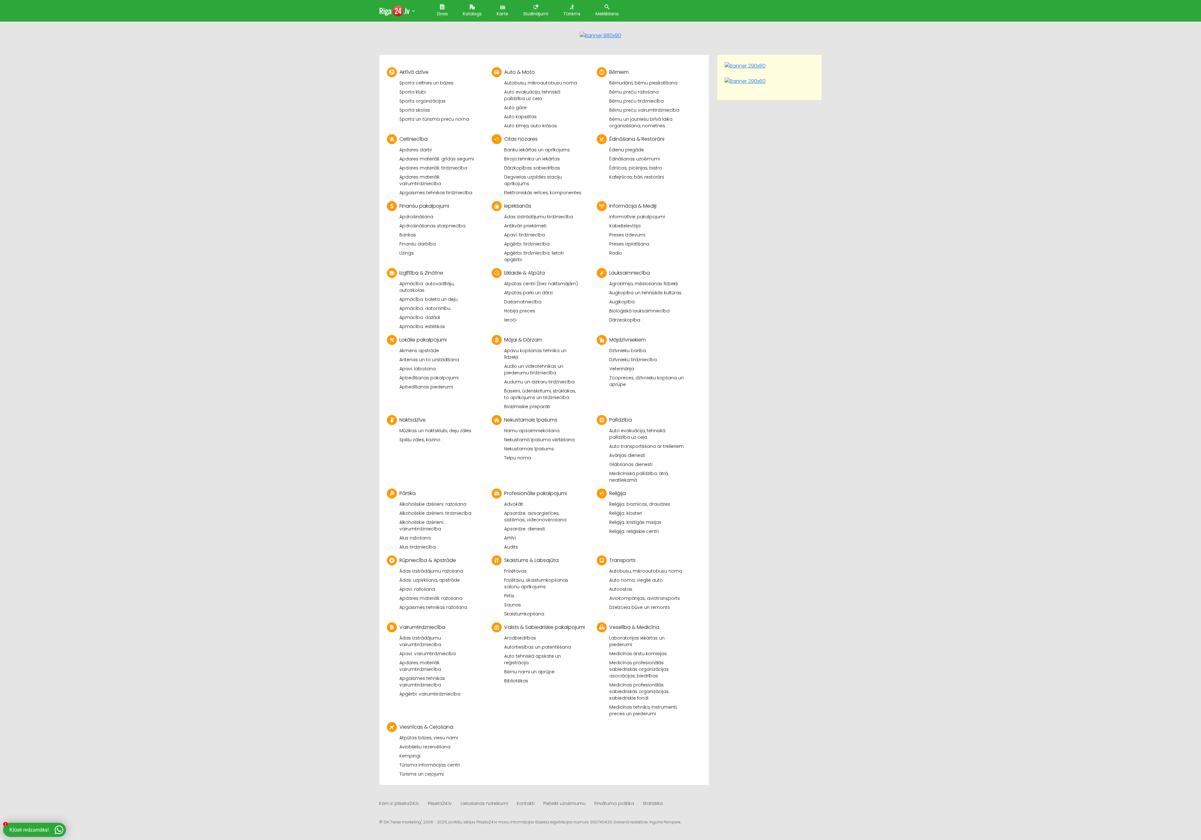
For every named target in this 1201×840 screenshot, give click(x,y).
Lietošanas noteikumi (484, 803)
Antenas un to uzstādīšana (429, 360)
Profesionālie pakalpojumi (535, 493)
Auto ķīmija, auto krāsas (530, 126)
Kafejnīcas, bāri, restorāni (636, 177)
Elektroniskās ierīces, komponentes (542, 193)
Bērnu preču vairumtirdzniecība (644, 110)
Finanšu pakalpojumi (424, 206)
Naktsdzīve (412, 419)
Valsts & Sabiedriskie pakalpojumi (544, 627)
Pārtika (407, 493)
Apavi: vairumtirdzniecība (427, 653)
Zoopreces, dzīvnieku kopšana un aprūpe (646, 381)
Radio (615, 253)
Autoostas (620, 589)
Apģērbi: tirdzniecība (527, 244)
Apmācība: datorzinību (424, 308)
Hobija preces (519, 311)
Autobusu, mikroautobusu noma (540, 83)
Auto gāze (515, 107)
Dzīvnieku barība (627, 350)
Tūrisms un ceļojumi (421, 774)
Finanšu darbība (417, 244)
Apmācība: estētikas (422, 326)
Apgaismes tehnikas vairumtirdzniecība (422, 681)
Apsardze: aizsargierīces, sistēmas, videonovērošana (535, 516)
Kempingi (409, 756)
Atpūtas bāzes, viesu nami (428, 738)
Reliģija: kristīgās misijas (635, 522)
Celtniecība (413, 139)
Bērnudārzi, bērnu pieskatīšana (643, 83)
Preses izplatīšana (629, 244)
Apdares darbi (415, 150)
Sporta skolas (414, 110)
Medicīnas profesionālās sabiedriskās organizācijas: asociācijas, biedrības (639, 669)
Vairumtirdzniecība (422, 627)
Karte (502, 14)
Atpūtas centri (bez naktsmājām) (541, 284)
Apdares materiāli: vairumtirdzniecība (420, 180)
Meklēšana (607, 14)
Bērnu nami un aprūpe (529, 672)
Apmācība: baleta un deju (428, 299)
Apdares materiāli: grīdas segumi (436, 159)
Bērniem (619, 72)
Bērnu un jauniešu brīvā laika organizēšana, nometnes (640, 122)
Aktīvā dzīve (413, 72)
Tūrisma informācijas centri (429, 765)
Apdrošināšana (416, 217)
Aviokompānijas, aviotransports (644, 598)
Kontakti (526, 803)
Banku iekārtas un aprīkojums (537, 150)
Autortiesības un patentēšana (537, 647)
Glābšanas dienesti (630, 464)
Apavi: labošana (417, 369)
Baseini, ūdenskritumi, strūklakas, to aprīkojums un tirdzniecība (540, 394)
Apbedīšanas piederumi (426, 387)
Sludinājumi (535, 14)
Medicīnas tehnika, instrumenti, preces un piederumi (643, 710)
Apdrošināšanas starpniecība (432, 226)
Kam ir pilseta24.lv (399, 803)
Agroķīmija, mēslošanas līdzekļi (643, 284)
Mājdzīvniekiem (627, 339)
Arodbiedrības (520, 638)
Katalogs (472, 14)
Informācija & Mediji (632, 206)
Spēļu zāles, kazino (419, 440)
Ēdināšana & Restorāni (636, 139)
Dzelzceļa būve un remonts (639, 607)
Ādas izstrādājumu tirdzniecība (538, 217)
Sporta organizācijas (422, 101)
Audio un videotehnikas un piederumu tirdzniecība (533, 369)
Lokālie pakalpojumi (423, 339)
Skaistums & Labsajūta (531, 560)
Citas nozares (521, 139)
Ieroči (510, 320)
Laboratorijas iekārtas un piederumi (637, 641)
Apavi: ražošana (417, 589)
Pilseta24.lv (440, 803)
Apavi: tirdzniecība (524, 235)
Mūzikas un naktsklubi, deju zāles (435, 431)
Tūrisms (571, 14)
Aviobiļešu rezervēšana (424, 747)
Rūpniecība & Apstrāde (427, 560)
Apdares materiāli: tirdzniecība (433, 168)
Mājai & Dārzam (523, 339)
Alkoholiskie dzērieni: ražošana (432, 504)
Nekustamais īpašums (530, 419)
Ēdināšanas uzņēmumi (634, 159)
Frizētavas (515, 571)
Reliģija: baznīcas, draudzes (639, 504)
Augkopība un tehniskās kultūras (645, 293)
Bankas (407, 235)
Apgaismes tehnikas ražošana (433, 607)
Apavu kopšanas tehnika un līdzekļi (535, 353)
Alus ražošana (415, 538)
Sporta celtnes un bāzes (426, 83)
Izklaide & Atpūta (524, 272)
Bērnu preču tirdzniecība (636, 101)
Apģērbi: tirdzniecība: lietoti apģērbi (534, 256)
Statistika (653, 803)
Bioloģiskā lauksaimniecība (639, 311)
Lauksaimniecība (629, 272)
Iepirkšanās (517, 206)
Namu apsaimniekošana (532, 431)
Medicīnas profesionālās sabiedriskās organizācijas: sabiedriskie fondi (639, 691)
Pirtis (509, 596)
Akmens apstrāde (419, 350)
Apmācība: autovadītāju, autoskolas (426, 287)
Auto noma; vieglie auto (636, 580)
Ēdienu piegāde (626, 150)
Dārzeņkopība (624, 320)
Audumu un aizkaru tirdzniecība (539, 382)
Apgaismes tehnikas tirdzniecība (435, 193)
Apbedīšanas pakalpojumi (429, 378)
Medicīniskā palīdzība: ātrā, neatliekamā (638, 476)
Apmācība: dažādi (419, 317)
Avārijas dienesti (627, 455)
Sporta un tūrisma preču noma (434, 119)
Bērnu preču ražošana (634, 92)
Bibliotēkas (516, 681)
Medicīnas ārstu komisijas (638, 653)
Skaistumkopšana (524, 614)
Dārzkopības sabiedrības (532, 168)
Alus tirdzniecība (417, 547)
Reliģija (617, 493)
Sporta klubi (412, 92)
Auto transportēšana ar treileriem (646, 446)
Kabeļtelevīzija (625, 226)
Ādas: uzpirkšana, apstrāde (429, 580)
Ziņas (442, 14)
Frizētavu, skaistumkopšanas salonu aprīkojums (536, 583)
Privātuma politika (614, 803)
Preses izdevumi (627, 235)
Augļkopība (622, 302)
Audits (511, 547)
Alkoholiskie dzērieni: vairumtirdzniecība (421, 525)
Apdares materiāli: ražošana (430, 598)
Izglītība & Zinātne (421, 272)
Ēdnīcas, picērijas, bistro (635, 168)
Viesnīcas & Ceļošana (426, 727)
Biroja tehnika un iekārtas (532, 159)
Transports (622, 560)
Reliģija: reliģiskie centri (634, 531)
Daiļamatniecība (522, 302)
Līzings (406, 253)
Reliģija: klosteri (625, 513)
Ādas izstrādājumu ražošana (431, 571)
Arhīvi (510, 538)
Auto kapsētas (520, 117)
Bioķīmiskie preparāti (527, 406)
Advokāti (513, 504)
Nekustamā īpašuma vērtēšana (539, 440)
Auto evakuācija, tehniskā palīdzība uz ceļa (532, 95)
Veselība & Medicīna (634, 627)
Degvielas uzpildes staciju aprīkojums (533, 180)
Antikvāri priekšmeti (525, 226)
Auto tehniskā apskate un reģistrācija (532, 659)
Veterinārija (621, 369)
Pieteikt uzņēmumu (564, 803)
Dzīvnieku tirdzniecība (633, 360)
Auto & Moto (519, 72)
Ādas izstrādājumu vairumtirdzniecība (420, 641)
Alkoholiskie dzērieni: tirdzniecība (435, 513)
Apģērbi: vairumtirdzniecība (429, 694)
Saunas (512, 605)
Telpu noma (517, 458)
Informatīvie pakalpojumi (637, 217)
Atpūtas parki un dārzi (528, 293)
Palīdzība (620, 419)
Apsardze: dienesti (524, 529)
